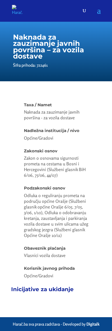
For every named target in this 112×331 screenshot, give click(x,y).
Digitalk (92, 324)
